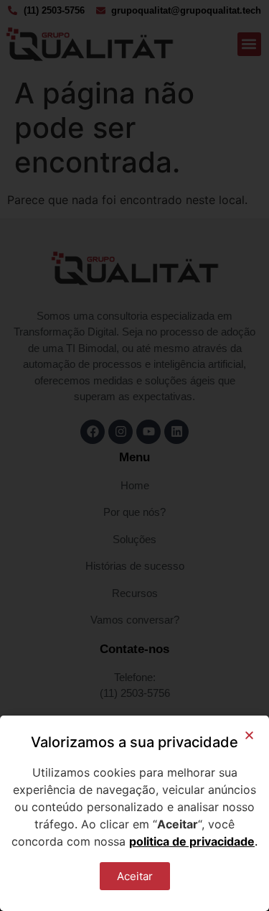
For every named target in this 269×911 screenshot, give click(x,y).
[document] (134, 455)
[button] (249, 735)
